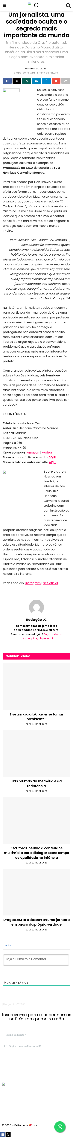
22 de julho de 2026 (37, 724)
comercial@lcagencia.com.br (21, 1068)
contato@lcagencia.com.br (20, 1064)
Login (7, 945)
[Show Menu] (4, 5)
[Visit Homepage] (36, 5)
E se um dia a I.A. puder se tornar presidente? (36, 716)
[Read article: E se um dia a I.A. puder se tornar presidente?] (36, 686)
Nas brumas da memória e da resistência (36, 783)
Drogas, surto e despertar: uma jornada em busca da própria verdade (36, 922)
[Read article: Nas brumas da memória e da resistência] (36, 753)
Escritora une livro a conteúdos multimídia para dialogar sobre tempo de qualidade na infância (36, 853)
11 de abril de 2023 (35, 68)
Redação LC (36, 619)
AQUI (52, 457)
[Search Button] (68, 5)
